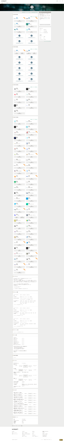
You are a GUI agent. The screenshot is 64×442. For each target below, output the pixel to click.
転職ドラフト (13, 425)
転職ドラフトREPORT (24, 432)
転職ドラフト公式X (24, 436)
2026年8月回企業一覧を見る (34, 12)
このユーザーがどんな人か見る (47, 41)
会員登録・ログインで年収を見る (33, 16)
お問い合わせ (45, 18)
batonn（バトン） (50, 439)
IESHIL (47, 439)
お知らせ (33, 432)
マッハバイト (42, 439)
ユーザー (19, 425)
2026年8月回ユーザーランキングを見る (26, 12)
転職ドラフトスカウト (14, 432)
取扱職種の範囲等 (45, 436)
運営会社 (44, 432)
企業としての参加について (35, 436)
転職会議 (45, 439)
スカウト (17, 425)
